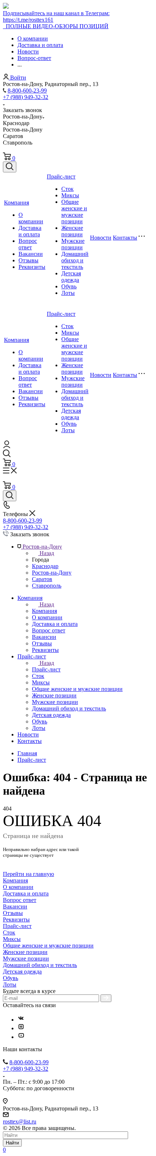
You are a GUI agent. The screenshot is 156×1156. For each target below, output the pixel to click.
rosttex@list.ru (19, 1121)
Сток (67, 189)
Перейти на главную (28, 874)
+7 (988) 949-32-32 (25, 97)
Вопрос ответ (28, 244)
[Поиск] (9, 167)
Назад (47, 553)
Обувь (69, 286)
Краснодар (45, 566)
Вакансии (31, 254)
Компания (16, 202)
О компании (31, 218)
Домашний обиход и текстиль (75, 260)
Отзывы (28, 260)
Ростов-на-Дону (51, 573)
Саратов (42, 579)
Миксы (70, 195)
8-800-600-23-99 (27, 90)
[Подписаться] (105, 998)
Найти (12, 1143)
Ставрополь (46, 586)
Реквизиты (32, 267)
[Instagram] (21, 1028)
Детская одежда (71, 276)
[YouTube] (21, 1037)
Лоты (68, 293)
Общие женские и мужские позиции (74, 211)
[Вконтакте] (21, 1020)
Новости (100, 238)
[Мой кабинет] (7, 446)
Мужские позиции (73, 244)
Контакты (125, 238)
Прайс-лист (61, 176)
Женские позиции (72, 231)
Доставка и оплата (30, 231)
